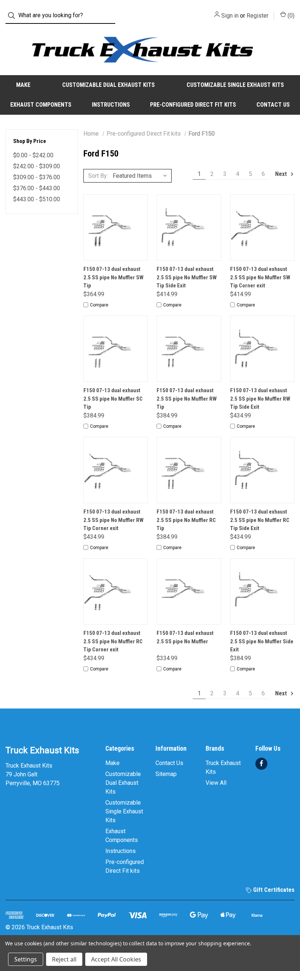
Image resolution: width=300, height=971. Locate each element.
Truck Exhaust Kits (223, 767)
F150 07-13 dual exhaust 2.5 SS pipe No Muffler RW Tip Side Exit (260, 398)
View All (216, 782)
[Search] (13, 15)
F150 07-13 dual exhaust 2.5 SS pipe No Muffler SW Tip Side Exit (187, 277)
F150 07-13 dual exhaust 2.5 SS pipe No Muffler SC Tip (113, 398)
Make (23, 84)
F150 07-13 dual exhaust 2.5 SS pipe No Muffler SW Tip (113, 277)
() (290, 15)
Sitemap (166, 773)
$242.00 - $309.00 (36, 166)
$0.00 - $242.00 (33, 155)
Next (281, 173)
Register (258, 15)
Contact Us (273, 104)
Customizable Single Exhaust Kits (235, 84)
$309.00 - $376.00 (36, 177)
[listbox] (141, 175)
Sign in (230, 15)
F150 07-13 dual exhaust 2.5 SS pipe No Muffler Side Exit (261, 641)
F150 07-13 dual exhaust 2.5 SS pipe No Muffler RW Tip (187, 398)
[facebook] (261, 763)
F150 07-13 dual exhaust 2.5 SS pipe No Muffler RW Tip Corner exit (113, 520)
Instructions (111, 104)
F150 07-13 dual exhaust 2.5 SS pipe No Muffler (185, 637)
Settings (25, 959)
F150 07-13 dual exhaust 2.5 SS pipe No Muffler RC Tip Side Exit (259, 520)
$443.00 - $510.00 (36, 199)
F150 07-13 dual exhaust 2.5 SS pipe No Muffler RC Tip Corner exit (113, 641)
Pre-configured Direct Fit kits (193, 104)
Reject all (64, 959)
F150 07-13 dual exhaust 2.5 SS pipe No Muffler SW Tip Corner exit (260, 277)
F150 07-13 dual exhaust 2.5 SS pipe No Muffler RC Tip (186, 520)
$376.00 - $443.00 (36, 188)
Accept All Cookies (116, 959)
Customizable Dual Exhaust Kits (108, 84)
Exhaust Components (40, 104)
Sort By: (98, 175)
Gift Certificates (273, 889)
